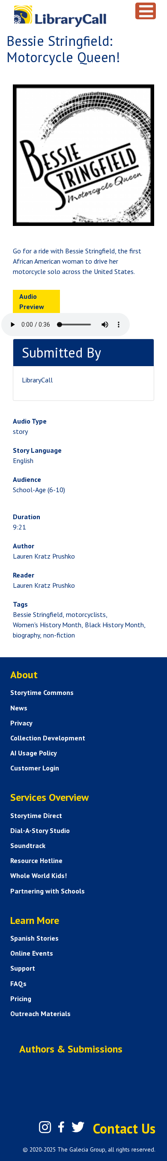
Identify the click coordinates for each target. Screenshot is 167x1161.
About (24, 674)
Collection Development (47, 738)
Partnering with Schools (47, 891)
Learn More (34, 920)
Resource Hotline (36, 860)
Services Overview (49, 797)
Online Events (31, 953)
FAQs (18, 983)
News (18, 708)
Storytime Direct (36, 815)
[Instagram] (45, 1127)
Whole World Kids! (38, 875)
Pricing (20, 998)
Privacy (21, 723)
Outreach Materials (40, 1013)
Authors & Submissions (70, 1049)
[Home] (71, 16)
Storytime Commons (42, 692)
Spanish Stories (34, 938)
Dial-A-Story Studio (40, 830)
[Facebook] (61, 1127)
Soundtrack (27, 845)
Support (22, 968)
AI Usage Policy (33, 753)
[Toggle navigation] (145, 11)
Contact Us (124, 1128)
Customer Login (34, 768)
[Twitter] (78, 1127)
